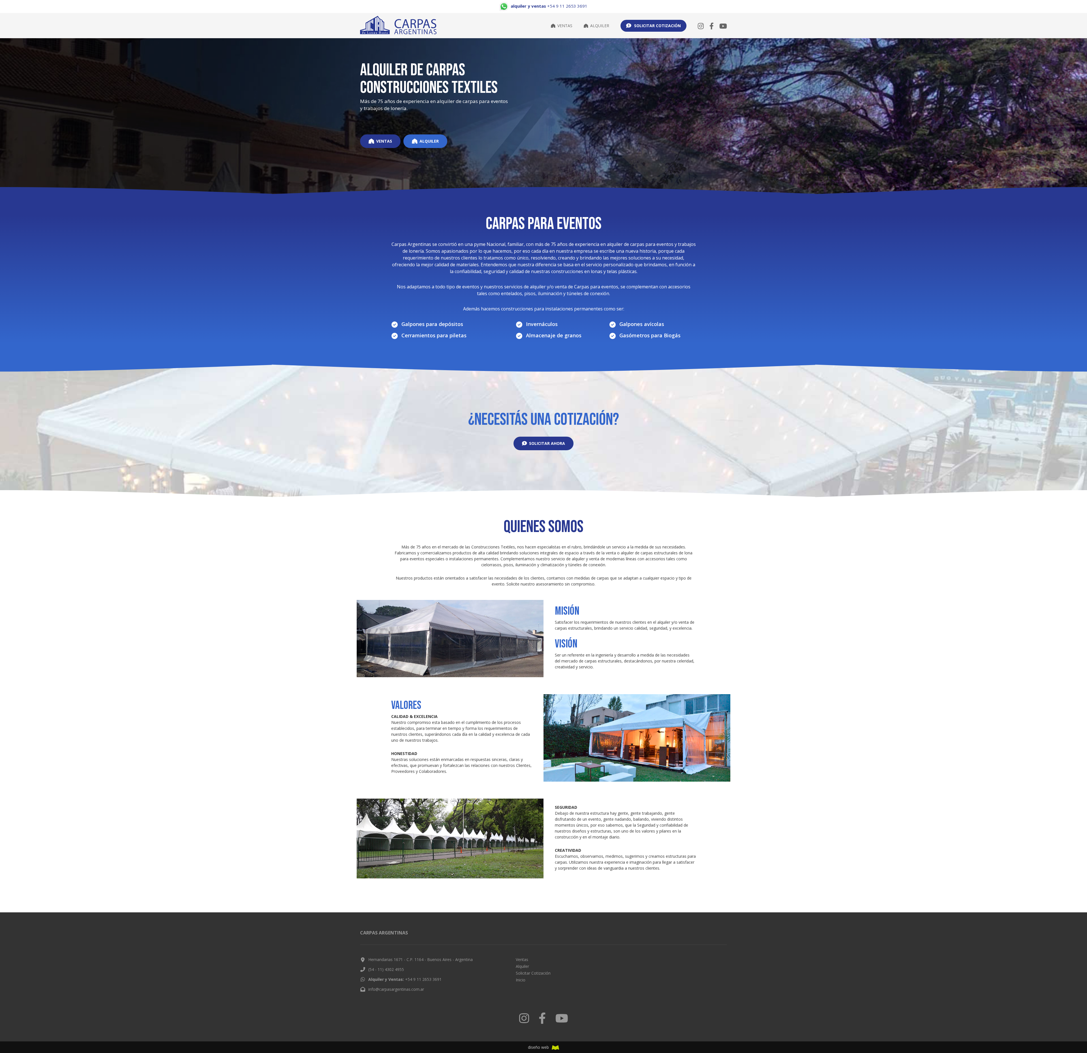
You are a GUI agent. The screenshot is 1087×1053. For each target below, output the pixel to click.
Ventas (564, 25)
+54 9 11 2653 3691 (405, 979)
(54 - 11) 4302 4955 (386, 969)
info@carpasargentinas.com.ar (396, 989)
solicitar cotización (657, 25)
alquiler (429, 141)
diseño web (538, 1047)
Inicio (520, 980)
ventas (384, 141)
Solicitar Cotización (533, 973)
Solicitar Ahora (547, 443)
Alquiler (599, 25)
